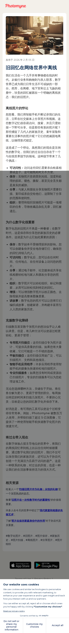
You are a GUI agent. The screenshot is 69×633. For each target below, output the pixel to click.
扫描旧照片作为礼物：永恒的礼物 (38, 489)
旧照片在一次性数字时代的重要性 (31, 499)
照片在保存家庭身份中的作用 (28, 520)
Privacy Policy (42, 578)
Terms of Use (23, 578)
